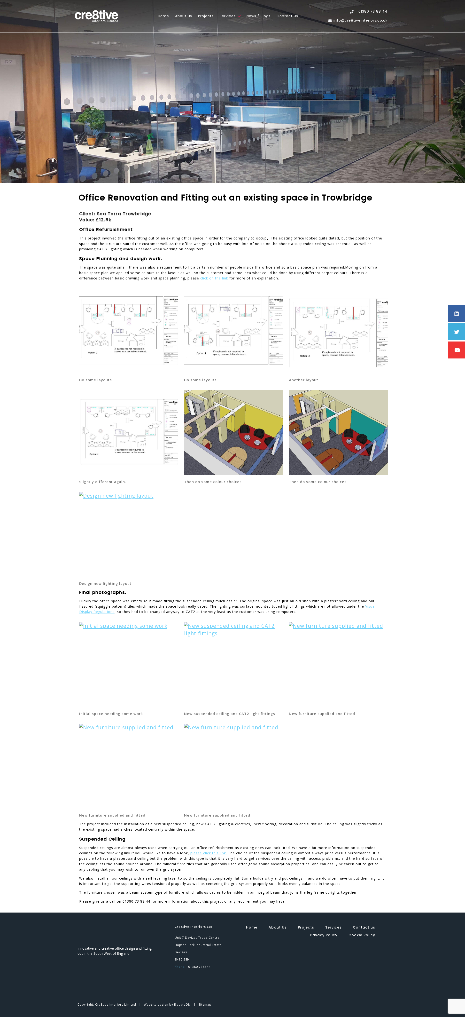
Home (163, 16)
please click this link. (208, 853)
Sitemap (205, 1004)
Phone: (180, 967)
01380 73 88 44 (373, 11)
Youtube (369, 950)
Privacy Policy (323, 935)
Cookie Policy (362, 935)
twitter (355, 950)
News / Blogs (259, 16)
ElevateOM (183, 1004)
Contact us (287, 16)
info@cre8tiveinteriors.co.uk (360, 20)
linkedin (341, 950)
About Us (183, 16)
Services (228, 16)
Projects (206, 16)
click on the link (214, 278)
